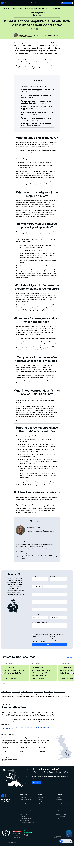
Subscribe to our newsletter (44, 810)
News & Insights (44, 3)
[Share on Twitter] (34, 28)
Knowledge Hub (5, 8)
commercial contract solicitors (43, 64)
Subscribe (36, 782)
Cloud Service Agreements (33, 544)
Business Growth (16, 691)
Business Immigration (27, 691)
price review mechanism (36, 475)
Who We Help (25, 3)
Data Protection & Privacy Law (26, 810)
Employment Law (52, 694)
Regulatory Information (61, 814)
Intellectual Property (53, 696)
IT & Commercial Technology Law (24, 548)
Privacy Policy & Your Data (61, 810)
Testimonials (40, 807)
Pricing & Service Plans (43, 805)
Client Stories (40, 797)
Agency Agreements (21, 544)
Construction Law (23, 805)
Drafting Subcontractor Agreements (34, 546)
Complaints (58, 801)
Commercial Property (59, 691)
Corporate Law (5, 694)
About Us (37, 3)
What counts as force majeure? (34, 86)
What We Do (18, 3)
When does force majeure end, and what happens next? (37, 108)
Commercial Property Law (25, 803)
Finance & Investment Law (64, 694)
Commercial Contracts (46, 544)
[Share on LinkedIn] (37, 28)
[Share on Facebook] (31, 28)
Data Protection (14, 694)
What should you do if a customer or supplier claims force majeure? (36, 102)
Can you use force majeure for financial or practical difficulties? (37, 113)
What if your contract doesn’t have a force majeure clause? (36, 119)
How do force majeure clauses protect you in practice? (36, 96)
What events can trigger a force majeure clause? (37, 91)
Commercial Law (15, 8)
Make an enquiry (67, 8)
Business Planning (38, 691)
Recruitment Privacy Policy (61, 812)
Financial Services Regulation (8, 696)
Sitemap (57, 818)
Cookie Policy (59, 799)
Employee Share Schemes (39, 694)
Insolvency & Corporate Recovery (38, 696)
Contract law (25, 8)
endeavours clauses (47, 255)
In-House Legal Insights (23, 696)
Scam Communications (61, 816)
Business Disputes (6, 691)
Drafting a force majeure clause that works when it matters (36, 125)
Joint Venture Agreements (39, 548)
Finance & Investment (24, 816)
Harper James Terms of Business (63, 805)
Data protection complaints (62, 803)
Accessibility (58, 797)
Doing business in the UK (25, 694)
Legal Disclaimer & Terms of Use (63, 807)
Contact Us (52, 3)
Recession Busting (64, 696)
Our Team (40, 803)
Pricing (31, 3)
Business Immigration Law (25, 799)
